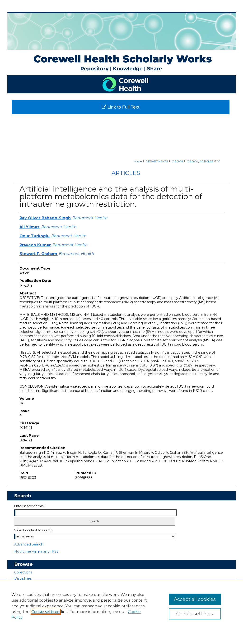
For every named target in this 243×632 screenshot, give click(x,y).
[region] (121, 606)
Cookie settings (45, 611)
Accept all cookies (195, 599)
